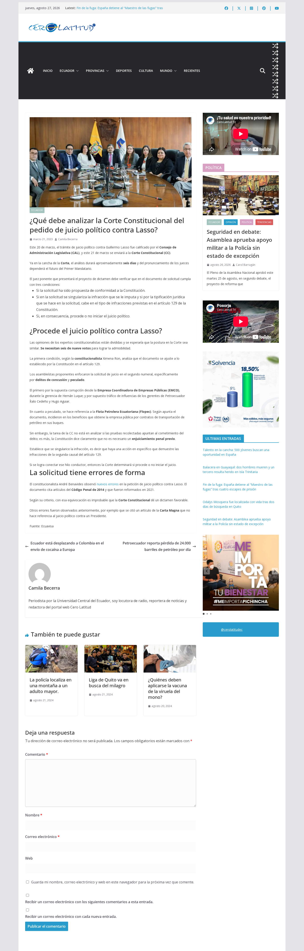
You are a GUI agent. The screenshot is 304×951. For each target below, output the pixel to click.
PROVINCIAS (95, 71)
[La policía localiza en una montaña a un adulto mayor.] (51, 648)
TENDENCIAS (264, 222)
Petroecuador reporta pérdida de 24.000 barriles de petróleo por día (157, 546)
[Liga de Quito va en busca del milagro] (110, 648)
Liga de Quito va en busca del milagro (108, 683)
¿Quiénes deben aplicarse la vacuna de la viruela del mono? (167, 688)
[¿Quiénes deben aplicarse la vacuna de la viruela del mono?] (170, 648)
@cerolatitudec (232, 629)
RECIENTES (192, 71)
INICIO (48, 71)
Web (29, 858)
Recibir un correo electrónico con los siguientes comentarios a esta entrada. (89, 901)
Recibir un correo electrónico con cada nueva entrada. (71, 916)
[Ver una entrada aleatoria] (275, 45)
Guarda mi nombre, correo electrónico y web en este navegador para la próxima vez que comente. (112, 882)
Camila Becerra (67, 239)
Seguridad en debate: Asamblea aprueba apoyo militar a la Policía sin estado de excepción (239, 243)
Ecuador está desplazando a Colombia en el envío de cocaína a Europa (67, 546)
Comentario (36, 754)
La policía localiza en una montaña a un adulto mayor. (50, 685)
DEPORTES (124, 71)
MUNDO (166, 71)
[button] (76, 71)
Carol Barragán (245, 265)
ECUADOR (67, 71)
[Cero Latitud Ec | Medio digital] (30, 70)
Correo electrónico (42, 836)
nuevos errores (108, 484)
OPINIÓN (231, 222)
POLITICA (246, 222)
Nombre (33, 815)
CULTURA (146, 71)
